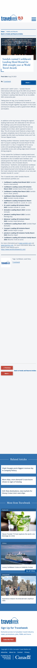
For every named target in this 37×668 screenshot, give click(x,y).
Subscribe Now (8, 640)
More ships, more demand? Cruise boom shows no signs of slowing (17, 481)
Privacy (27, 652)
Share (28, 83)
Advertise (4, 652)
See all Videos (30, 571)
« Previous (7, 368)
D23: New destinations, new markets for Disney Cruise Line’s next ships (17, 492)
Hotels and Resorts (12, 31)
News (2, 31)
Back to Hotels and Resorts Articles (12, 34)
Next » (7, 373)
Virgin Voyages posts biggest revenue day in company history (17, 469)
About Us (12, 652)
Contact (20, 652)
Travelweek (7, 81)
